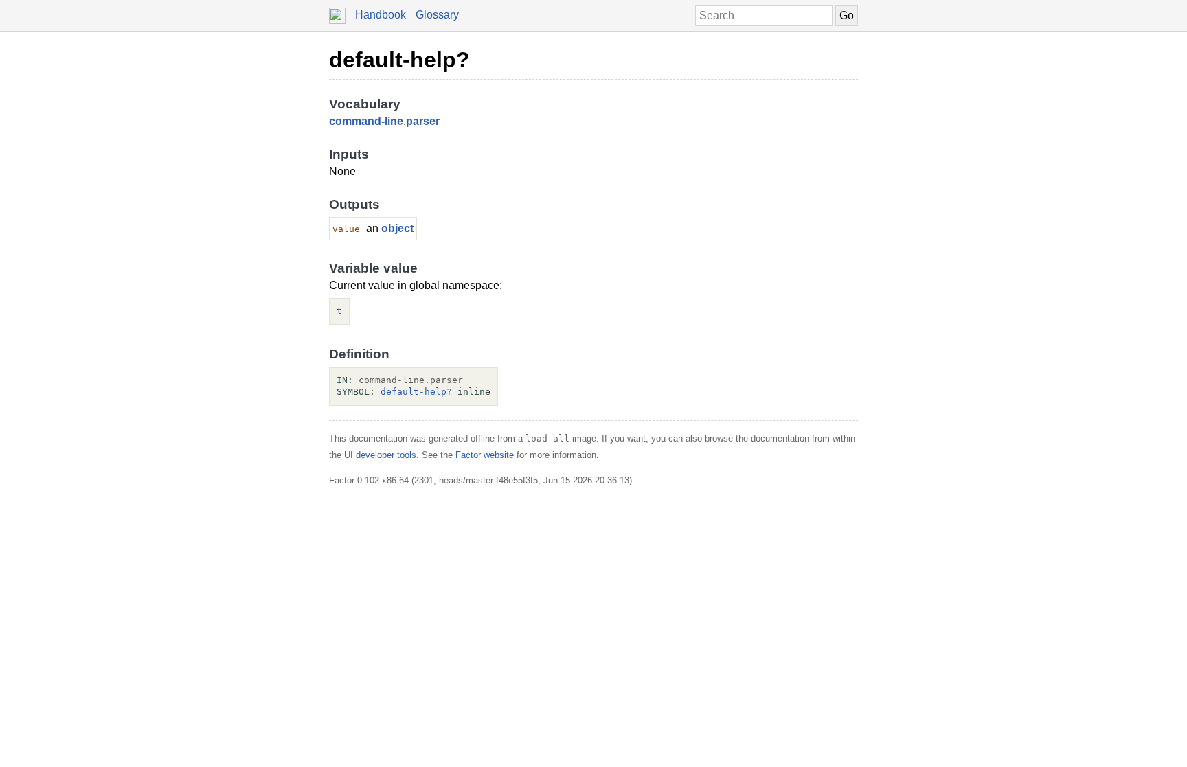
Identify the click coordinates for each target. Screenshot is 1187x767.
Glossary (437, 15)
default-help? (399, 59)
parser (423, 121)
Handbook (380, 15)
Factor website (484, 455)
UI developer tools (380, 455)
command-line (366, 121)
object (397, 228)
